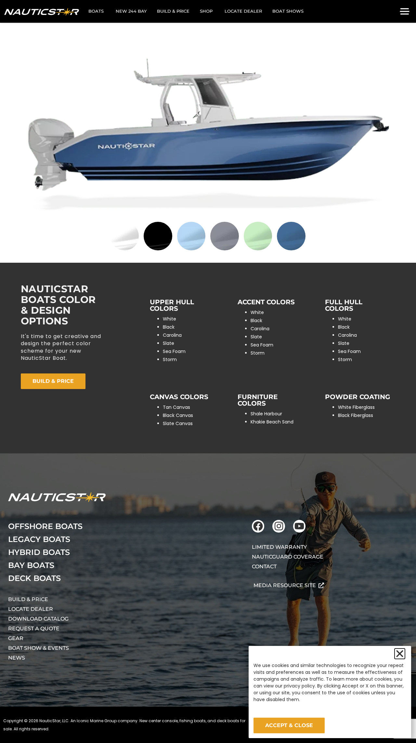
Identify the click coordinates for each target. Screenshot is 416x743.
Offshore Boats (45, 526)
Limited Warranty (279, 547)
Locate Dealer (30, 609)
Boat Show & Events (38, 648)
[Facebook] (258, 526)
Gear (15, 638)
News (16, 658)
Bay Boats (31, 565)
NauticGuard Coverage (287, 557)
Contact (264, 566)
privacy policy (299, 686)
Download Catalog (38, 619)
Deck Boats (34, 578)
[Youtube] (299, 526)
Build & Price (28, 599)
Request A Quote (33, 628)
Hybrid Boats (39, 552)
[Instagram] (278, 526)
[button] (400, 654)
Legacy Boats (39, 539)
